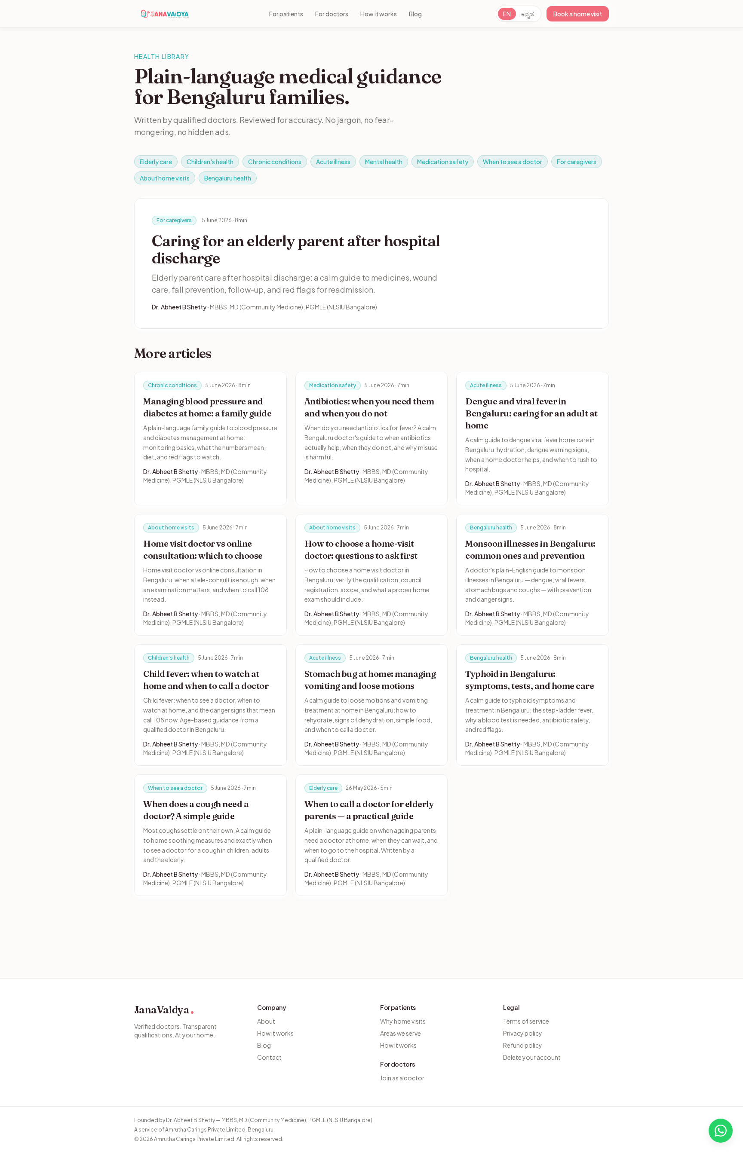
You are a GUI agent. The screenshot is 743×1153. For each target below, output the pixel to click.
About (266, 1021)
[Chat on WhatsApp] (721, 1131)
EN (507, 14)
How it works (378, 14)
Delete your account (532, 1057)
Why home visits (403, 1021)
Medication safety (442, 161)
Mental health (383, 161)
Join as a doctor (402, 1078)
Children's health (210, 161)
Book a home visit (577, 14)
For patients (286, 14)
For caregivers (576, 161)
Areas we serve (400, 1033)
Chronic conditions (274, 161)
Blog (415, 14)
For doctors (331, 14)
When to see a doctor (512, 161)
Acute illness (333, 161)
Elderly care (156, 161)
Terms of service (526, 1021)
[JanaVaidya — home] (165, 13)
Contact (269, 1057)
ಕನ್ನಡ (527, 14)
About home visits (165, 178)
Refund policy (522, 1045)
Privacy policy (522, 1033)
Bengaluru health (227, 178)
